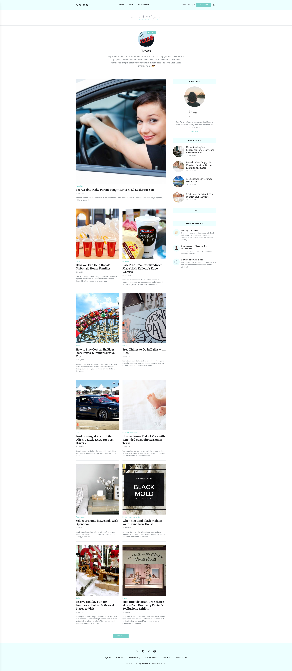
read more (195, 131)
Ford (77, 432)
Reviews (126, 261)
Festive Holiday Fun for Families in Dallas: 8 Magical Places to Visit (95, 605)
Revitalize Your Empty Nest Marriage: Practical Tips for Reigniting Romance (199, 165)
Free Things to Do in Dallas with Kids (144, 351)
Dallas (78, 346)
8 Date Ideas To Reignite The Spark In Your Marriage (199, 195)
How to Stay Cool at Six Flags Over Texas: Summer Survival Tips (96, 353)
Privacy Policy (134, 657)
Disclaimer (166, 657)
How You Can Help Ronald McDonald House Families (93, 266)
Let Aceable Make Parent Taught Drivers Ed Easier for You (115, 190)
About (130, 4)
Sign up (108, 657)
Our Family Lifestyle (140, 663)
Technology (80, 517)
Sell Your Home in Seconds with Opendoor (97, 522)
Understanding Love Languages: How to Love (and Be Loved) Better (200, 150)
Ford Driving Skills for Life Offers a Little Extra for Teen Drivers (95, 440)
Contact (119, 657)
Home (121, 4)
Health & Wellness (130, 432)
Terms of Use (181, 657)
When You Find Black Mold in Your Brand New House (142, 522)
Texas (78, 261)
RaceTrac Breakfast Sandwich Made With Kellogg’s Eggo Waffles (142, 268)
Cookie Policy (150, 657)
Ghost (163, 663)
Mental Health (143, 4)
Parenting (79, 186)
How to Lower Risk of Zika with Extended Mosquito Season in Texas (144, 440)
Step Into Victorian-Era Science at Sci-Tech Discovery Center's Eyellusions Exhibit (143, 605)
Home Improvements (131, 517)
